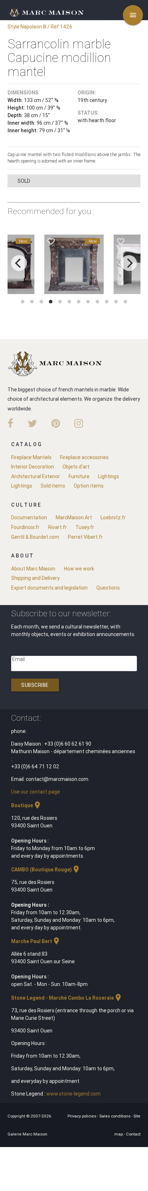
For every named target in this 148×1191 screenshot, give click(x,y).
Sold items (53, 486)
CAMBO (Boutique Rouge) (45, 869)
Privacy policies (82, 1116)
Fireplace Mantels (31, 457)
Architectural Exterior (35, 476)
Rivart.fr (57, 527)
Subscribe (35, 685)
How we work (79, 568)
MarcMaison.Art (74, 517)
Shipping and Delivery (35, 578)
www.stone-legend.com (73, 1093)
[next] (129, 263)
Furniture (79, 476)
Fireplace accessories (84, 457)
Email (18, 659)
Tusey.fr (84, 527)
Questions (108, 588)
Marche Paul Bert (36, 941)
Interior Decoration (32, 466)
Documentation (29, 517)
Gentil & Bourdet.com (35, 537)
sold (24, 181)
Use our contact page (35, 791)
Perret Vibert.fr (85, 537)
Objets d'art (76, 466)
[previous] (19, 263)
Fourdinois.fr (25, 527)
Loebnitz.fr (113, 517)
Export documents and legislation (49, 588)
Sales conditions (115, 1116)
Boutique (26, 805)
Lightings (108, 476)
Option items (88, 486)
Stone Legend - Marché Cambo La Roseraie (66, 998)
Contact (133, 1134)
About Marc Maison (33, 568)
